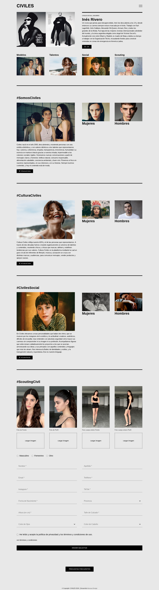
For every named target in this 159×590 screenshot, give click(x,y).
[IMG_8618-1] (128, 104)
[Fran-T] (128, 294)
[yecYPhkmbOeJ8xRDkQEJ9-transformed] (128, 58)
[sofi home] (96, 201)
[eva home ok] (96, 294)
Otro (51, 456)
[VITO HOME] (128, 201)
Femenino (39, 456)
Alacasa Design (92, 588)
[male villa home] (96, 58)
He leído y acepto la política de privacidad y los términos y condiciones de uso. (55, 534)
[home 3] (30, 58)
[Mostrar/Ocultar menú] (140, 6)
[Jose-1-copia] (96, 104)
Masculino (24, 456)
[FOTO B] (63, 58)
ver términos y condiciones (27, 540)
